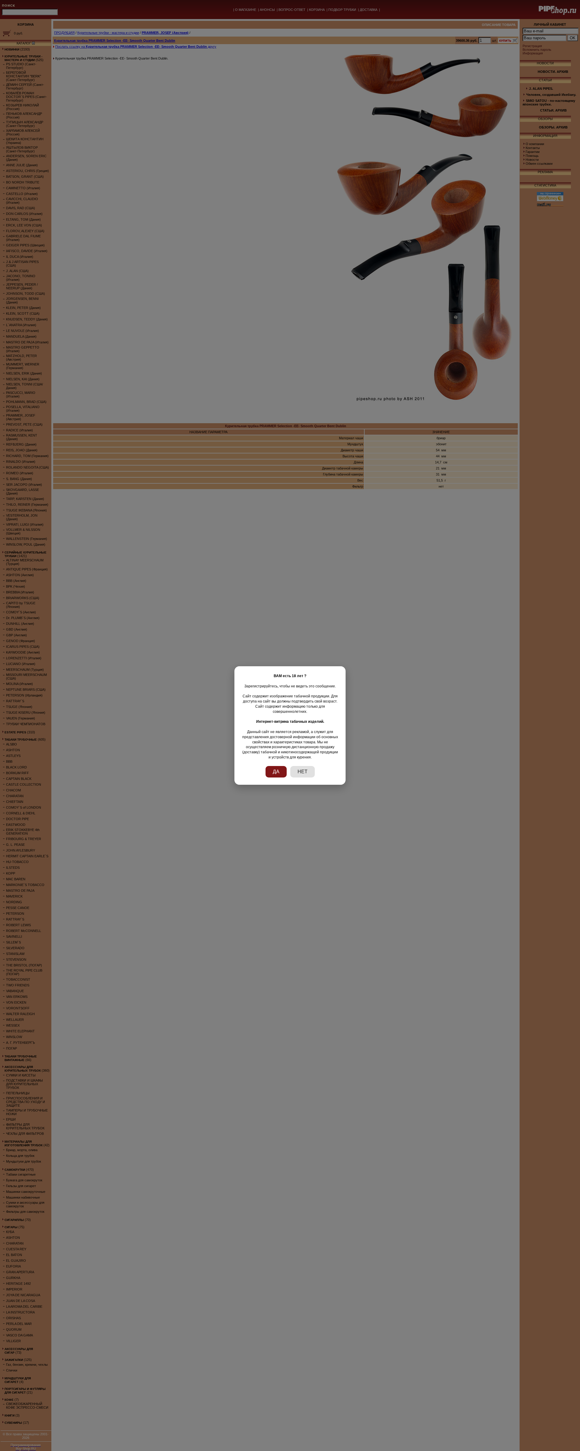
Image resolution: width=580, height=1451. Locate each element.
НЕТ (303, 771)
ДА (276, 771)
